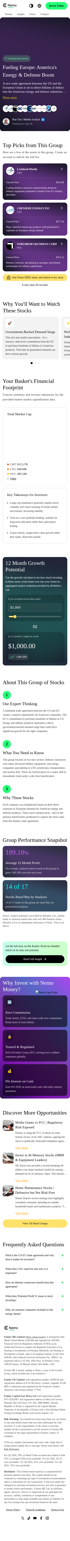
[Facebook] (41, 1518)
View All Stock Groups (35, 1223)
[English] (39, 6)
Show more (10, 97)
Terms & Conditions (35, 1509)
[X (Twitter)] (22, 1518)
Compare (44, 14)
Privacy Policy (13, 1509)
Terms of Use (57, 1509)
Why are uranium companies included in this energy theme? (29, 1311)
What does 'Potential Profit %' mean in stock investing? (29, 1298)
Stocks (32, 14)
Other (13, 478)
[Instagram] (47, 1518)
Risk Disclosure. (12, 1449)
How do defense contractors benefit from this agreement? (29, 1284)
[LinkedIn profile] (43, 119)
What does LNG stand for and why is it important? (26, 1270)
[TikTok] (29, 1518)
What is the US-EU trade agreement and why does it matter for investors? (29, 1257)
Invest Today (56, 5)
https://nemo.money (35, 1337)
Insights (20, 14)
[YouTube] (35, 1518)
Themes (8, 14)
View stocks (21, 1147)
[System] (31, 6)
